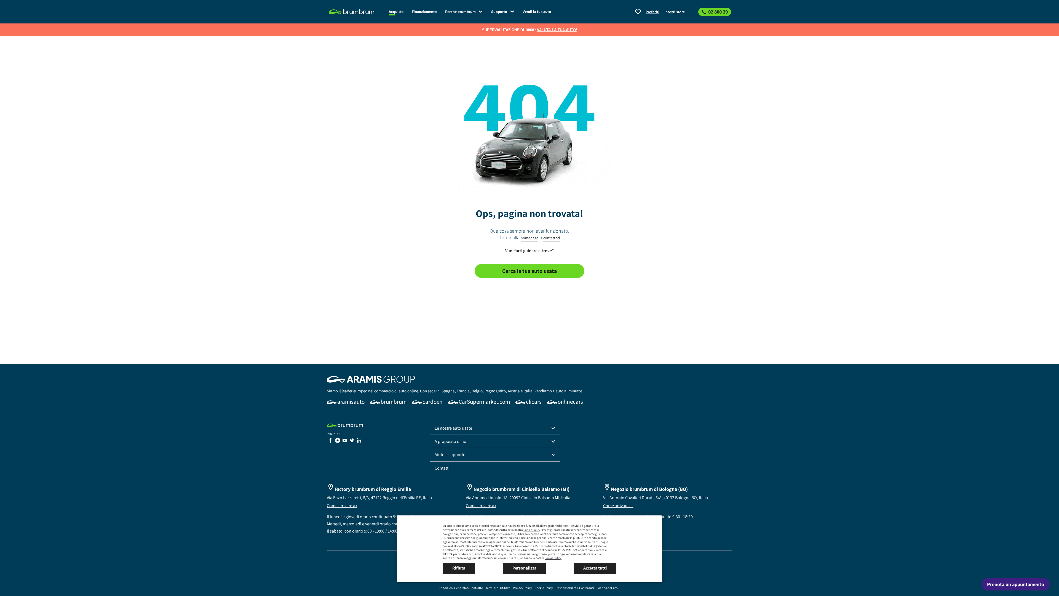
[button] (495, 428)
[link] (356, 12)
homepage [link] (529, 237)
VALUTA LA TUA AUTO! (557, 30)
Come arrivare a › (342, 506)
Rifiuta (458, 568)
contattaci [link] (551, 237)
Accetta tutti (595, 568)
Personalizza (524, 568)
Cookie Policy (531, 530)
